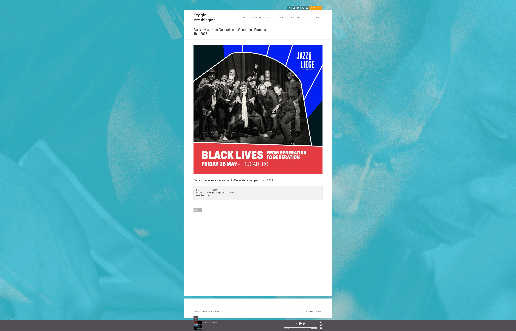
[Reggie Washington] (207, 17)
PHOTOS (291, 18)
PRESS (308, 18)
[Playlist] (321, 328)
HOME (244, 18)
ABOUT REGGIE (269, 18)
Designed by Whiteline (314, 311)
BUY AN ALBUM (255, 18)
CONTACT (317, 18)
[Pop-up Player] (321, 322)
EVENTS (281, 18)
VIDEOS (300, 18)
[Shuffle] (321, 325)
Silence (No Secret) (210, 322)
